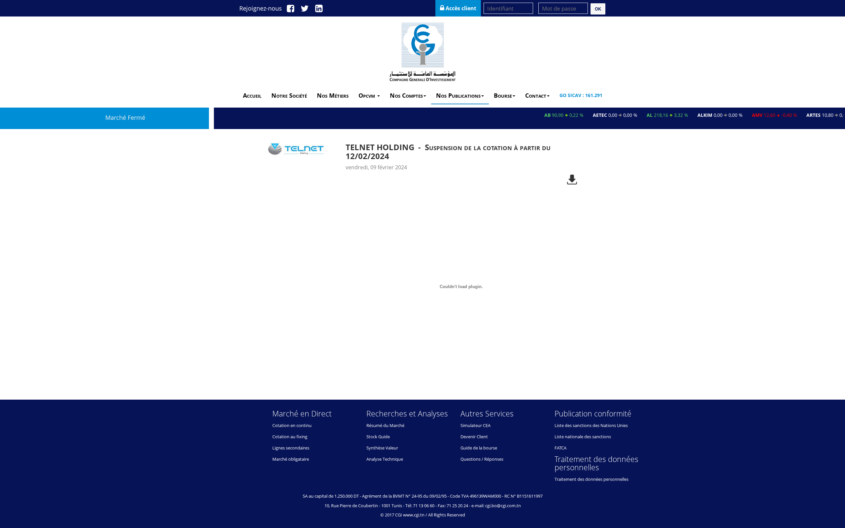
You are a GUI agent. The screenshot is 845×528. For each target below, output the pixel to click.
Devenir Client (474, 437)
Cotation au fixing (289, 437)
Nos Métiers (333, 95)
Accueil (252, 95)
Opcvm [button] (367, 95)
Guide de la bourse (478, 448)
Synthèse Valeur (382, 448)
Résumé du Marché (385, 425)
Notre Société (289, 95)
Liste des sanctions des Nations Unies (591, 425)
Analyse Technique (384, 459)
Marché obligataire (290, 459)
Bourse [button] (503, 95)
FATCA (560, 448)
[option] (422, 261)
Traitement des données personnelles (591, 479)
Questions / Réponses (481, 459)
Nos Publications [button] (458, 95)
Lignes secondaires (290, 448)
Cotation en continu (292, 425)
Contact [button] (535, 95)
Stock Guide (378, 437)
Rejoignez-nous (260, 8)
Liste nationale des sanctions (583, 437)
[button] (598, 9)
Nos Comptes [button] (406, 95)
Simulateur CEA (475, 425)
